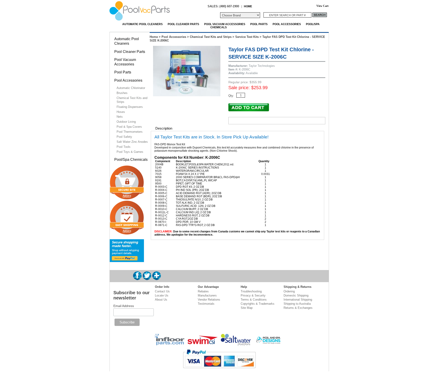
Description (163, 128)
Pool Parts (259, 24)
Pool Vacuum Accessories (224, 24)
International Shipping (298, 299)
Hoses (121, 112)
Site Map (247, 307)
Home (154, 37)
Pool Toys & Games (130, 151)
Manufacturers (207, 295)
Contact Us (162, 291)
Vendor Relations (209, 299)
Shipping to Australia (297, 303)
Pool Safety (124, 136)
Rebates (203, 291)
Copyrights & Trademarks (257, 303)
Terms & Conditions (254, 299)
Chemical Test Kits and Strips (211, 37)
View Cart (322, 6)
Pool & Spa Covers (129, 126)
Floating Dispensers (130, 107)
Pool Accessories (287, 24)
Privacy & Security (253, 295)
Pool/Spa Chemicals (131, 159)
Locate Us (161, 295)
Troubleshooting (251, 291)
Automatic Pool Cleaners (142, 24)
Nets (120, 116)
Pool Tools (123, 146)
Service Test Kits (247, 37)
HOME (248, 6)
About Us (161, 299)
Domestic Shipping (296, 295)
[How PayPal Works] (127, 260)
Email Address (123, 306)
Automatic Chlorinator (131, 88)
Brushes (122, 93)
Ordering (289, 291)
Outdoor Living (126, 121)
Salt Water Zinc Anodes (132, 141)
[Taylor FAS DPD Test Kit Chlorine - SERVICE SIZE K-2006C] (186, 95)
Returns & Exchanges (298, 307)
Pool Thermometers (130, 131)
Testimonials (206, 303)
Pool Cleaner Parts (183, 24)
